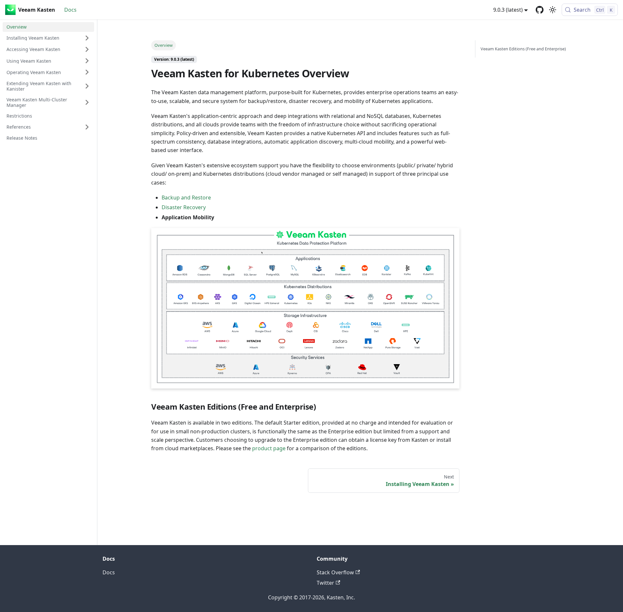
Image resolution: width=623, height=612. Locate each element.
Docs (70, 9)
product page (269, 448)
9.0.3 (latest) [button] (508, 9)
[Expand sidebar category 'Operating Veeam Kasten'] (87, 72)
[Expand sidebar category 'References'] (87, 127)
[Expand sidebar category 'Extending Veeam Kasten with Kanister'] (87, 86)
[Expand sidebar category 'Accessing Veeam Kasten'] (87, 49)
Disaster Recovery (184, 207)
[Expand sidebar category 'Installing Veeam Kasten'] (87, 38)
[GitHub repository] (539, 10)
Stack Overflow (335, 572)
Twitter (325, 582)
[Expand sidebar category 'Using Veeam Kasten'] (87, 61)
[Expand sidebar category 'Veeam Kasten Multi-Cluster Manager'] (87, 102)
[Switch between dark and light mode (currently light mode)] (552, 10)
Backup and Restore (186, 197)
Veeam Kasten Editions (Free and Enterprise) (523, 49)
